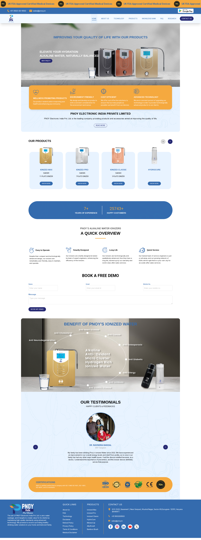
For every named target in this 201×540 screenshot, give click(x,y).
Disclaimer (66, 519)
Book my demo (37, 309)
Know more (46, 183)
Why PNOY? (46, 61)
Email (87, 284)
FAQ (161, 19)
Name (30, 284)
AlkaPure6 (91, 526)
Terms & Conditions (70, 529)
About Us (105, 19)
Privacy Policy (68, 526)
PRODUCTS (133, 19)
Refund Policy (68, 523)
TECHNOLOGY (119, 19)
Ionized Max (91, 510)
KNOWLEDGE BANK (149, 19)
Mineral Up (91, 523)
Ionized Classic (93, 516)
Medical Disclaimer (70, 532)
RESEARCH (172, 19)
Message (32, 294)
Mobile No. (147, 284)
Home (94, 19)
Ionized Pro (91, 513)
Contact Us (187, 19)
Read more (100, 125)
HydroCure (91, 519)
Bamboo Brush (92, 529)
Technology (67, 516)
